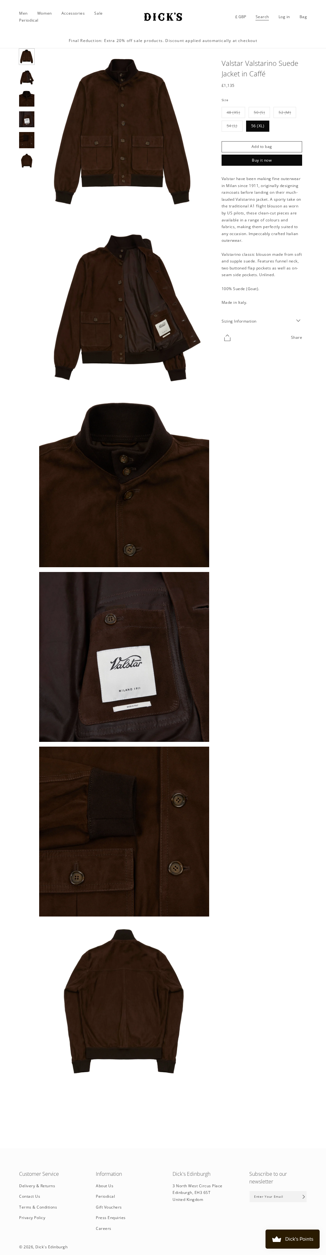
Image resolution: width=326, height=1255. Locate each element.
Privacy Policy (32, 1217)
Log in (284, 17)
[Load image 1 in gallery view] (26, 57)
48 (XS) (236, 113)
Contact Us (29, 1196)
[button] (23, 13)
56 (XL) (258, 126)
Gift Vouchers (109, 1207)
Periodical (105, 1196)
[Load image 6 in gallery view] (26, 161)
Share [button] (296, 337)
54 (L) (235, 127)
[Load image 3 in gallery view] (26, 98)
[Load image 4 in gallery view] (26, 119)
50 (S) (262, 113)
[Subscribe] (304, 1197)
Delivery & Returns (37, 1186)
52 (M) (287, 113)
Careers (103, 1228)
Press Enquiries (111, 1217)
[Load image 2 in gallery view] (26, 77)
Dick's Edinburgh (51, 1247)
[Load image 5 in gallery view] (26, 140)
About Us (104, 1186)
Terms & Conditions (38, 1207)
